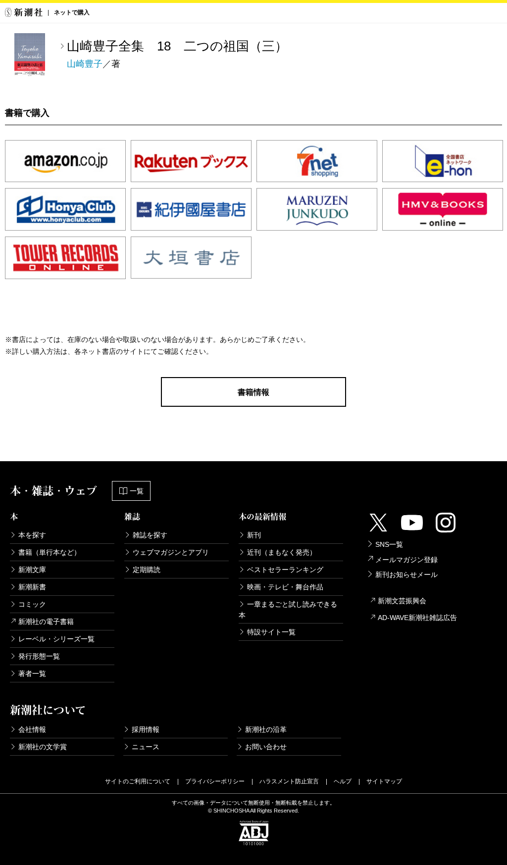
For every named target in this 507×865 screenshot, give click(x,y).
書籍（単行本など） (49, 552)
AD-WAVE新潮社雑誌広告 (417, 618)
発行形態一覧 (39, 656)
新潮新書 (32, 587)
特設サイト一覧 (271, 632)
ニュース (145, 747)
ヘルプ (343, 781)
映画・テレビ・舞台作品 (285, 587)
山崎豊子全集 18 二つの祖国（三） (177, 46)
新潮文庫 (32, 570)
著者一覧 (32, 673)
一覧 (137, 491)
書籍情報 (253, 392)
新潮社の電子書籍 (46, 621)
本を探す (32, 535)
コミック (32, 604)
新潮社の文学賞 (42, 747)
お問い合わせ (266, 747)
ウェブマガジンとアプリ (171, 552)
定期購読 (146, 570)
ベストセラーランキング (285, 570)
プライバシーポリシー (215, 781)
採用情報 (145, 729)
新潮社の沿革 (266, 729)
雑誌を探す (150, 535)
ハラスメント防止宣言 (289, 781)
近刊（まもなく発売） (281, 552)
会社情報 (32, 729)
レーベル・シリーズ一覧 (56, 639)
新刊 (254, 535)
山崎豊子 (84, 64)
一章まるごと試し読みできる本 (288, 609)
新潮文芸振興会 (402, 601)
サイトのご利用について (137, 781)
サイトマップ (384, 781)
